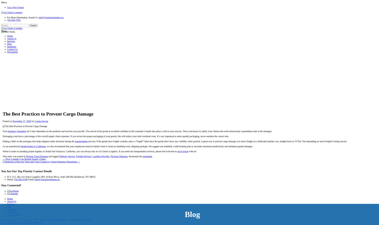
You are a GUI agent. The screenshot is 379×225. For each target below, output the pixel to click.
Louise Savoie (41, 121)
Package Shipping (119, 156)
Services (11, 41)
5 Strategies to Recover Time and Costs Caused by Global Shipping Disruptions (41, 162)
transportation (81, 141)
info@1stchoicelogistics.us (51, 17)
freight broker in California (33, 146)
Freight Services (83, 156)
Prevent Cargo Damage (37, 156)
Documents (12, 52)
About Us (11, 38)
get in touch (182, 151)
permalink (147, 156)
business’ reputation (17, 131)
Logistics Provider (101, 156)
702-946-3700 (13, 20)
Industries (11, 46)
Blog (9, 44)
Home (10, 36)
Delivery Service (67, 156)
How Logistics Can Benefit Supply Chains (24, 159)
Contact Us (12, 49)
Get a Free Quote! (15, 7)
